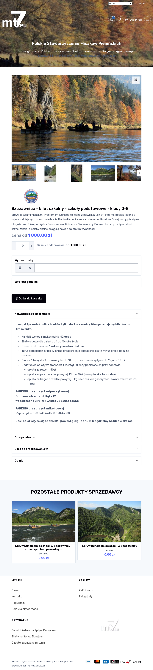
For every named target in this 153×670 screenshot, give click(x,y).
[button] (111, 19)
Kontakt (143, 3)
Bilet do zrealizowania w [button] (31, 449)
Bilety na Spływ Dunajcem (28, 636)
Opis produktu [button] (25, 437)
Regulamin (18, 602)
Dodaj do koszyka (30, 298)
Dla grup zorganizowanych (118, 51)
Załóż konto (86, 590)
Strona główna (27, 51)
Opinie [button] (19, 460)
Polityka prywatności (25, 609)
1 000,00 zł (78, 245)
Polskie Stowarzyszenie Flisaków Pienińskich (69, 51)
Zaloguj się (85, 596)
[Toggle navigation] (147, 19)
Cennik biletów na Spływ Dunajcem (34, 630)
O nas (15, 590)
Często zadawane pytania (28, 642)
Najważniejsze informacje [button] (32, 313)
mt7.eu (35, 665)
